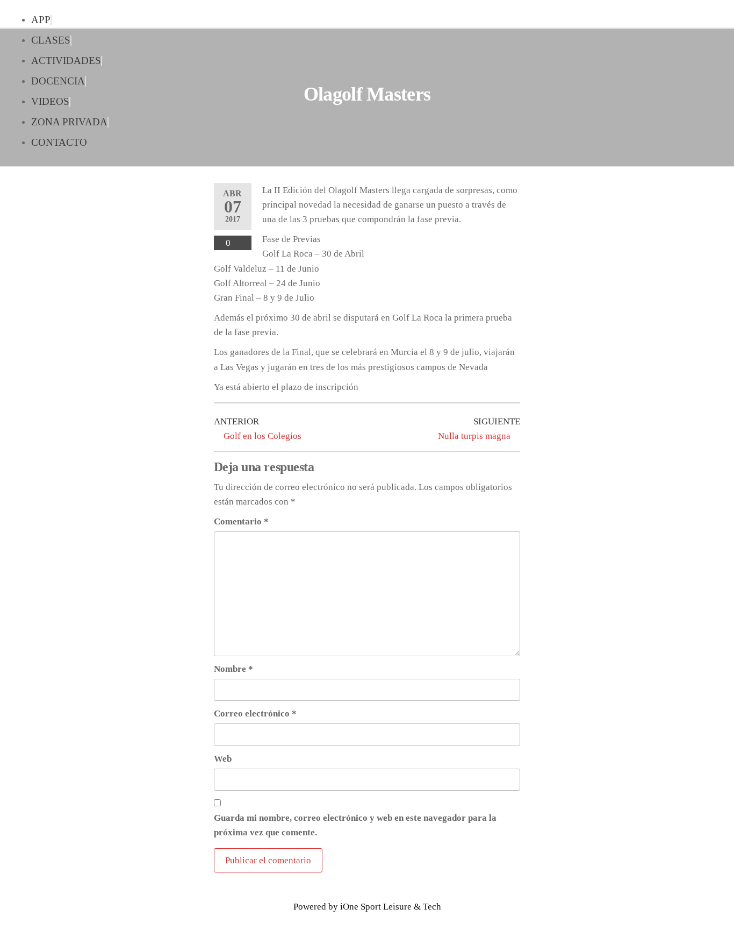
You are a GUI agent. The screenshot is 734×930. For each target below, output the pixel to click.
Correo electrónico (255, 713)
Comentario (241, 521)
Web (223, 759)
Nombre (233, 669)
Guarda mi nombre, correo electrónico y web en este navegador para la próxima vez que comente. (355, 825)
